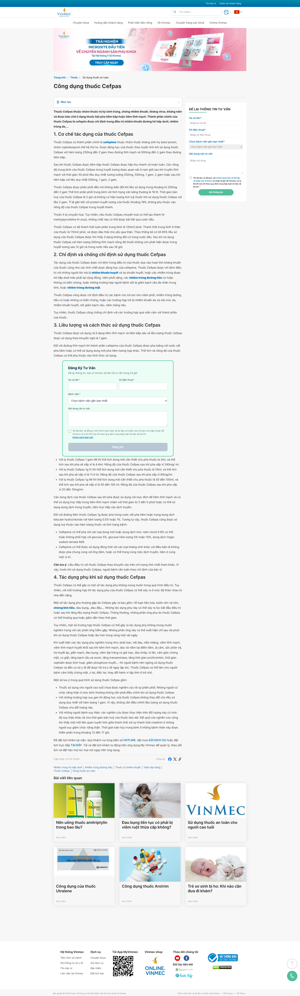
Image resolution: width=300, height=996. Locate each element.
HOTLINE (129, 740)
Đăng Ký (117, 447)
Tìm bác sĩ (211, 3)
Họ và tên (74, 380)
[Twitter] (175, 759)
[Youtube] (177, 958)
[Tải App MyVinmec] (123, 966)
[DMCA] (222, 967)
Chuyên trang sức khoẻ (190, 22)
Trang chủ (60, 77)
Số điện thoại (127, 380)
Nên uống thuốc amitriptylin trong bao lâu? (81, 824)
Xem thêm (61, 837)
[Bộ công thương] (222, 958)
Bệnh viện (74, 394)
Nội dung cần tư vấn (79, 408)
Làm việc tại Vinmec (71, 973)
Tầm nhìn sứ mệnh (71, 957)
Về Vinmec (164, 22)
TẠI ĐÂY (76, 745)
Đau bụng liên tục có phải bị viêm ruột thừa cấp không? (147, 824)
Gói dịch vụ (97, 963)
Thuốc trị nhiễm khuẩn (128, 767)
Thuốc (74, 77)
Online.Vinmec (218, 22)
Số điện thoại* (197, 129)
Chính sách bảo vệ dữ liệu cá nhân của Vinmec (199, 993)
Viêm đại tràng (152, 767)
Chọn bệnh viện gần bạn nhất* (207, 141)
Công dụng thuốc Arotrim (145, 886)
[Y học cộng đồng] (184, 969)
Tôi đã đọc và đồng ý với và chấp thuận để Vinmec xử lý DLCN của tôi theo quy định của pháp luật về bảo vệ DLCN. (217, 182)
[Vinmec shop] (155, 966)
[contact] (292, 976)
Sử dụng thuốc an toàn (95, 77)
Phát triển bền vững (140, 22)
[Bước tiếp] (184, 976)
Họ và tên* (195, 118)
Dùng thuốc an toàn (84, 770)
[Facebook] (170, 759)
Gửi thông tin (216, 192)
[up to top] (292, 964)
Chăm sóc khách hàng (230, 3)
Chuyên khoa (81, 22)
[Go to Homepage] (64, 12)
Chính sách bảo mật (82, 437)
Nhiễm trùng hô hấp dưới (68, 767)
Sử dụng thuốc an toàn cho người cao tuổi (213, 824)
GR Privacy (228, 993)
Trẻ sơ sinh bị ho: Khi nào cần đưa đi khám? (214, 888)
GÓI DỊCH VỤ (157, 740)
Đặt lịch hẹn (97, 973)
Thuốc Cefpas (62, 770)
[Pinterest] (179, 759)
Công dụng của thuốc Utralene (76, 888)
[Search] (174, 12)
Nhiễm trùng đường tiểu (98, 767)
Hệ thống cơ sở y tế (71, 963)
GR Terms (241, 993)
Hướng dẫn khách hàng (108, 22)
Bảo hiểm (96, 968)
